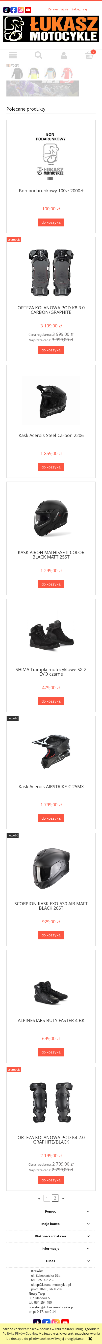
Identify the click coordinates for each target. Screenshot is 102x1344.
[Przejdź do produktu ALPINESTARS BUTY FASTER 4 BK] (51, 986)
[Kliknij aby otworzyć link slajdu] (51, 80)
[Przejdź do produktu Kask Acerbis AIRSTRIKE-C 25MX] (51, 752)
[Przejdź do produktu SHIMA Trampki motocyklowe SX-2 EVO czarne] (51, 635)
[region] (51, 80)
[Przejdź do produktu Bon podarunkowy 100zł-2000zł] (51, 156)
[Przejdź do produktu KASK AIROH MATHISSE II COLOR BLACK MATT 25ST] (51, 517)
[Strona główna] (51, 28)
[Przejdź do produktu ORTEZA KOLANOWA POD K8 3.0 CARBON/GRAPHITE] (51, 273)
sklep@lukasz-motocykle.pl (51, 1285)
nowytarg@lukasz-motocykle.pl (51, 1307)
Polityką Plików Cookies (19, 1333)
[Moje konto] (63, 55)
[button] (13, 55)
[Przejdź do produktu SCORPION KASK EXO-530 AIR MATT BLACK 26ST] (51, 869)
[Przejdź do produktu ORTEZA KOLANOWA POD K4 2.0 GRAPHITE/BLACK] (51, 1102)
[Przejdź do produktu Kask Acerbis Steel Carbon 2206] (51, 400)
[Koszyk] (89, 54)
